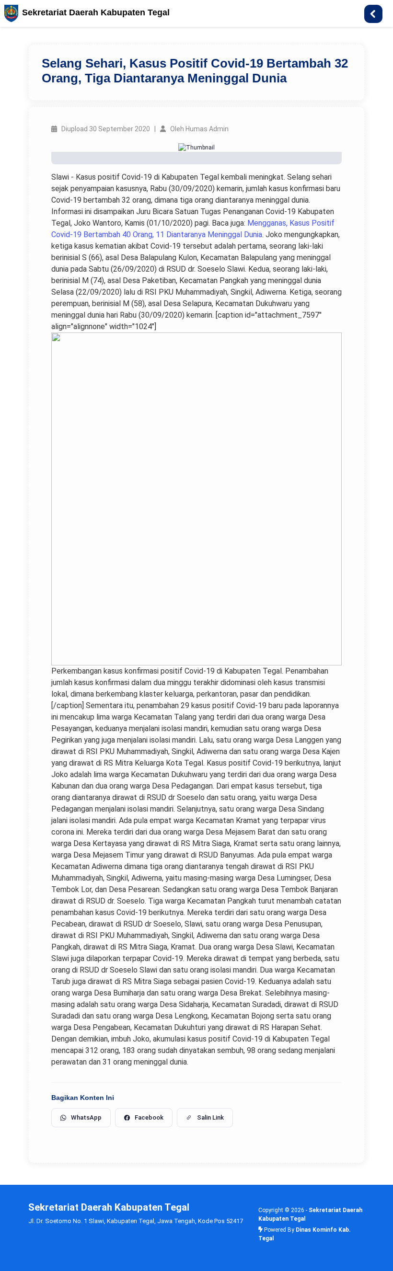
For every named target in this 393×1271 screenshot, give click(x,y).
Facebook (149, 1117)
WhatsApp (86, 1117)
